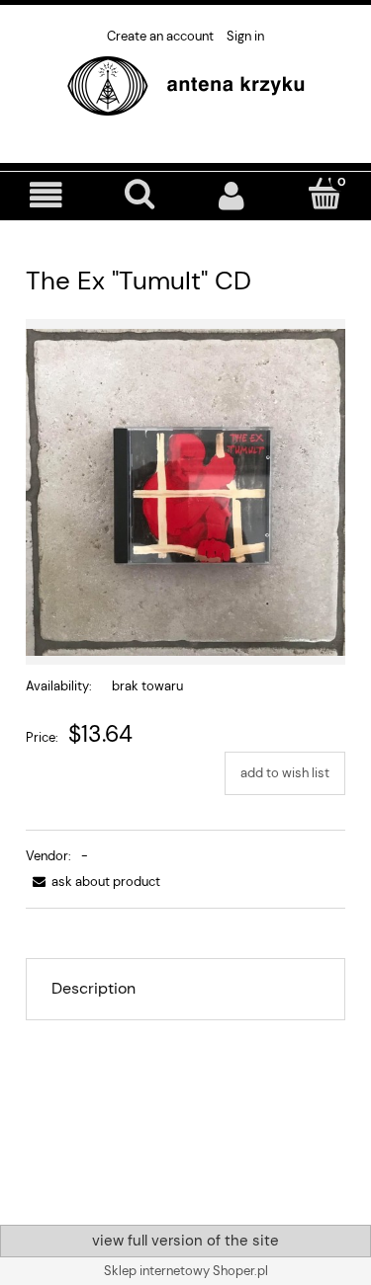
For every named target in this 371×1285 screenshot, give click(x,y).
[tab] (185, 988)
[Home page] (186, 84)
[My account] (232, 195)
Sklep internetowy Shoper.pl (186, 1270)
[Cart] (324, 193)
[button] (46, 195)
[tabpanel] (185, 1107)
